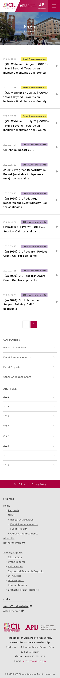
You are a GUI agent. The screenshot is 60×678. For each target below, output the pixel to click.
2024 (6, 416)
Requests (13, 510)
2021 (6, 445)
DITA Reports (16, 580)
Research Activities (14, 347)
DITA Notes (15, 575)
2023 (6, 426)
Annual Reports (17, 585)
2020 (6, 455)
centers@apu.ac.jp (34, 661)
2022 (6, 435)
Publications (15, 566)
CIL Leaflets (15, 557)
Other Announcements (17, 376)
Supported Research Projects (26, 571)
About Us (8, 538)
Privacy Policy (39, 484)
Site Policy (19, 484)
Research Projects (14, 542)
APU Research (11, 611)
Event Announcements (17, 357)
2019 (6, 465)
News (11, 515)
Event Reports (11, 367)
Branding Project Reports (23, 589)
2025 (6, 406)
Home (6, 505)
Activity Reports (12, 552)
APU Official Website (15, 606)
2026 (6, 396)
